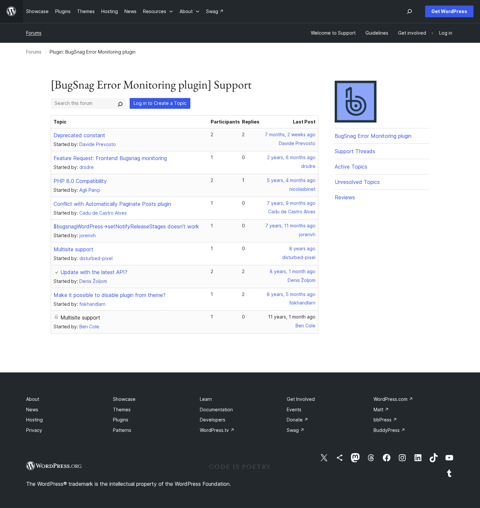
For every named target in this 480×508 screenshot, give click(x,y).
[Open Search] (409, 11)
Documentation (216, 409)
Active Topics (351, 166)
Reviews (345, 197)
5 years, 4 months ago (291, 180)
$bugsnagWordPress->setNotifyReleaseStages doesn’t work (126, 226)
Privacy (34, 430)
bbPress (385, 419)
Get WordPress (449, 11)
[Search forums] (120, 103)
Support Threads (355, 151)
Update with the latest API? (93, 272)
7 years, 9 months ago (291, 203)
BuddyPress (389, 430)
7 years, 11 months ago (290, 225)
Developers (212, 419)
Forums (33, 33)
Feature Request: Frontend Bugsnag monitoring (110, 158)
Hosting (34, 419)
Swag (295, 430)
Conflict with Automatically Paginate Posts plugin (112, 204)
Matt (381, 409)
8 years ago (302, 248)
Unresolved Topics (357, 182)
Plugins (120, 419)
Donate (297, 419)
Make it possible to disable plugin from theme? (110, 295)
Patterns (122, 430)
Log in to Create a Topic (160, 103)
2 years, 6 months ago (291, 157)
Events (294, 409)
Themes (122, 409)
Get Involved (301, 399)
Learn (206, 399)
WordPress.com (393, 399)
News (32, 409)
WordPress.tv (217, 430)
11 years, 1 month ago (291, 317)
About (32, 399)
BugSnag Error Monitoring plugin (373, 136)
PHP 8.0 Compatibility (80, 181)
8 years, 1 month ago (292, 271)
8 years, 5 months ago (291, 294)
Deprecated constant (79, 135)
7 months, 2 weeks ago (290, 134)
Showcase (124, 399)
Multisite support (73, 249)
